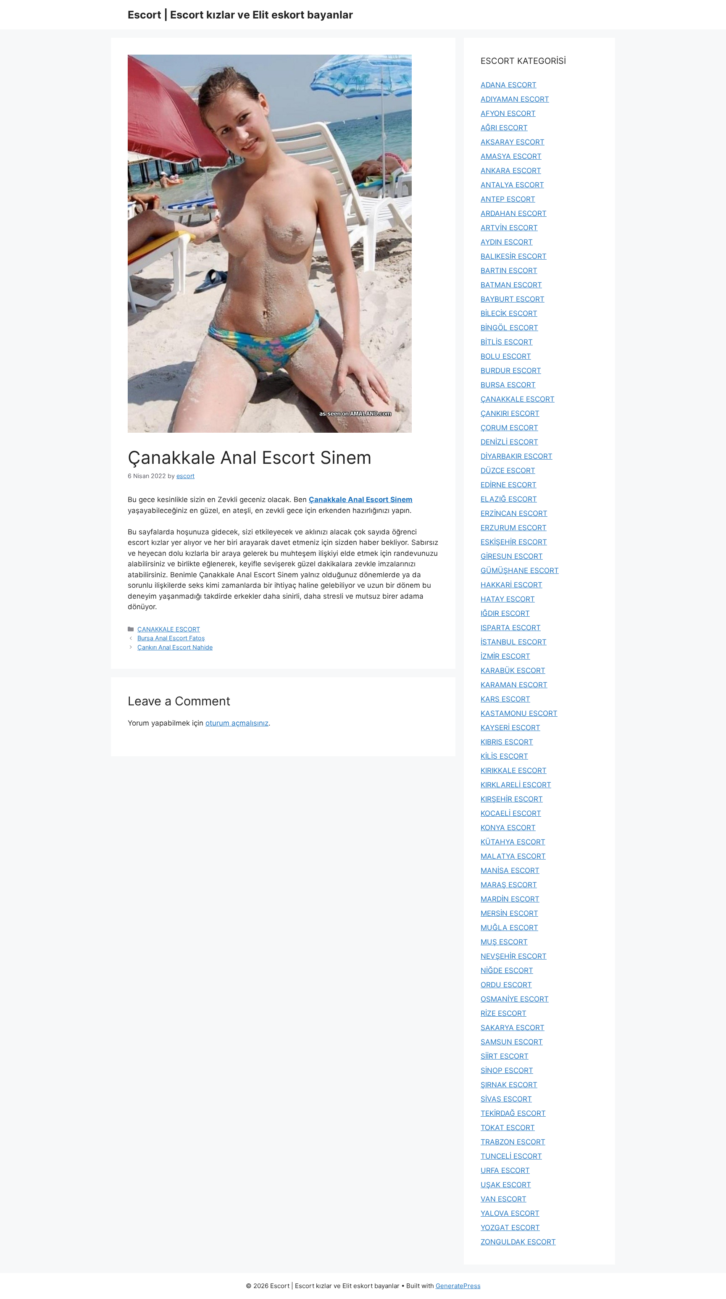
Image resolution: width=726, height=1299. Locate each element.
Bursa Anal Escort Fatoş (171, 638)
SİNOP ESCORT (507, 1070)
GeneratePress (458, 1286)
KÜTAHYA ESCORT (513, 842)
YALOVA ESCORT (510, 1213)
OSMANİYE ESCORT (515, 999)
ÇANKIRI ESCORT (510, 413)
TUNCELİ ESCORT (511, 1156)
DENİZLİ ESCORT (509, 442)
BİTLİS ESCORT (507, 342)
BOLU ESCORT (506, 356)
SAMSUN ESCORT (512, 1042)
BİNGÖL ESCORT (509, 327)
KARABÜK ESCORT (513, 670)
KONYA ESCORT (508, 827)
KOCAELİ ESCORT (511, 813)
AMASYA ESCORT (511, 156)
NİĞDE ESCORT (507, 970)
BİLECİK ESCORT (509, 313)
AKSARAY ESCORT (512, 142)
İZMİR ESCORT (505, 656)
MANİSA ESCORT (510, 870)
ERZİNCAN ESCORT (514, 513)
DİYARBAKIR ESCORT (516, 456)
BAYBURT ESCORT (512, 299)
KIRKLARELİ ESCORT (516, 785)
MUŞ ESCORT (504, 942)
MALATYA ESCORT (513, 856)
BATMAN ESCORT (511, 285)
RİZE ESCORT (503, 1013)
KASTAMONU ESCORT (519, 713)
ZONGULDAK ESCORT (518, 1242)
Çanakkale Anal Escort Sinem (361, 499)
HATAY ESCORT (508, 599)
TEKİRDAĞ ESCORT (513, 1113)
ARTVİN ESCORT (509, 228)
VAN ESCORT (503, 1199)
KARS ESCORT (505, 699)
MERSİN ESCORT (509, 913)
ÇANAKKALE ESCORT (168, 629)
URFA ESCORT (505, 1170)
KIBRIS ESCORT (507, 742)
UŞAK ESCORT (506, 1185)
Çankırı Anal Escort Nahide (175, 647)
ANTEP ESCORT (508, 199)
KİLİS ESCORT (504, 756)
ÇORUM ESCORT (509, 427)
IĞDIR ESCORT (505, 613)
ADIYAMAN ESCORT (515, 99)
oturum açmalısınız (236, 723)
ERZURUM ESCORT (514, 527)
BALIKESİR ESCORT (514, 256)
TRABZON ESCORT (513, 1142)
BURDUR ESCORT (511, 370)
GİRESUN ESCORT (512, 556)
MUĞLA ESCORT (509, 927)
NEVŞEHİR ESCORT (514, 956)
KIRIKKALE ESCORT (514, 770)
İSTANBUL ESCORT (514, 642)
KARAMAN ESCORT (514, 685)
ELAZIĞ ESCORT (509, 499)
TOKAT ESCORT (508, 1127)
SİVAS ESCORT (506, 1099)
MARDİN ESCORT (510, 899)
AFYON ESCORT (508, 113)
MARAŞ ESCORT (509, 885)
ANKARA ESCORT (511, 170)
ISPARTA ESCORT (511, 627)
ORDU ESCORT (506, 985)
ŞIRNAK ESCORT (509, 1085)
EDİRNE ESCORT (509, 485)
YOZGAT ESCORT (510, 1227)
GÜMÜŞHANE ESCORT (520, 570)
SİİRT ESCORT (505, 1056)
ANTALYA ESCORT (512, 185)
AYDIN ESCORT (507, 242)
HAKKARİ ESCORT (511, 585)
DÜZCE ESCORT (508, 470)
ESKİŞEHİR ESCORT (514, 542)
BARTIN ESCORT (509, 270)
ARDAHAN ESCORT (514, 213)
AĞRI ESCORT (504, 128)
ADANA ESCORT (509, 85)
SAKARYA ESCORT (512, 1027)
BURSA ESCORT (508, 385)
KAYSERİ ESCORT (510, 727)
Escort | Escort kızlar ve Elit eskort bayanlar (240, 14)
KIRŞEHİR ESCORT (512, 799)
